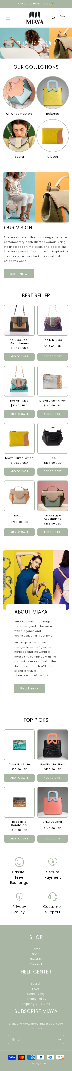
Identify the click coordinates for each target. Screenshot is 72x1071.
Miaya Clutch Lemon (19, 458)
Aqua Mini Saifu (19, 764)
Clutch (52, 156)
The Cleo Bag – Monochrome (19, 341)
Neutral (19, 515)
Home (36, 949)
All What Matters (19, 113)
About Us (36, 959)
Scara (19, 156)
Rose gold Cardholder (19, 823)
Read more (29, 688)
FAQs (36, 989)
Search (36, 984)
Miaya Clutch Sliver (52, 400)
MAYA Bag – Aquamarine (52, 517)
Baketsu (52, 113)
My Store (41, 1063)
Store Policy (36, 994)
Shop (36, 954)
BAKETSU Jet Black (52, 764)
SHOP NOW (19, 274)
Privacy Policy (36, 999)
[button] (8, 17)
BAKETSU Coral (53, 821)
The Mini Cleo (52, 340)
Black (52, 458)
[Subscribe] (59, 1039)
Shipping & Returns (36, 1004)
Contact (36, 964)
